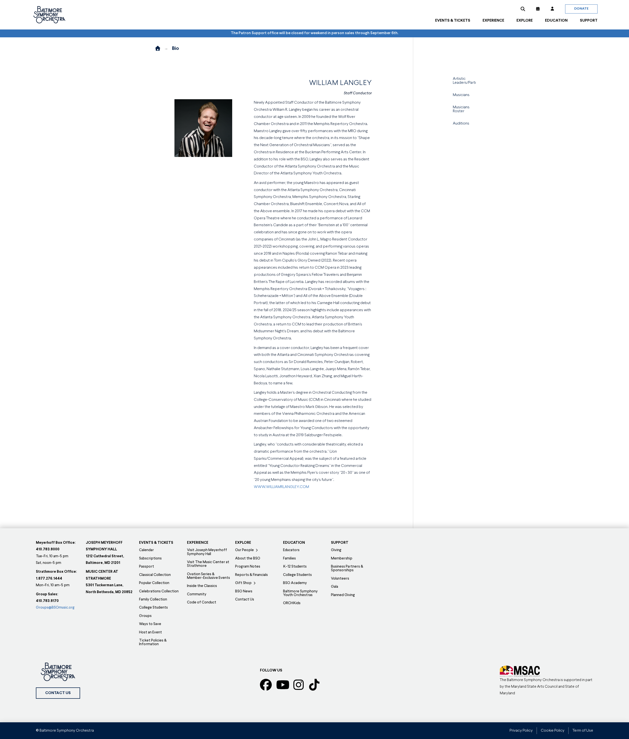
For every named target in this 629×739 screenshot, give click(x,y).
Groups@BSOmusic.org (55, 608)
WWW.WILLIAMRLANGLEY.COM (281, 487)
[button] (523, 8)
